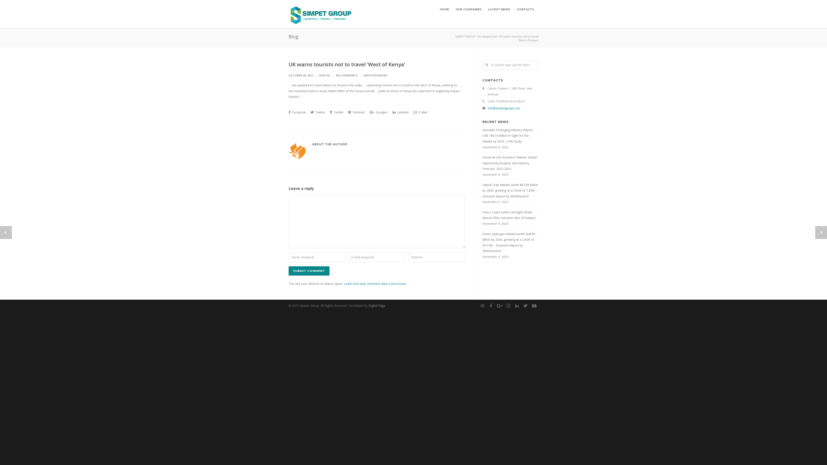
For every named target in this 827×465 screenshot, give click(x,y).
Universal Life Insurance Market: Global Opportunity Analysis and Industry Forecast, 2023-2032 (509, 163)
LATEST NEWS (499, 9)
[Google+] (499, 305)
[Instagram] (508, 305)
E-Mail (422, 112)
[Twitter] (525, 305)
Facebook (298, 112)
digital (324, 75)
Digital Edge (376, 306)
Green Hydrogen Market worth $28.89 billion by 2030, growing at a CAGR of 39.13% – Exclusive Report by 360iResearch (508, 242)
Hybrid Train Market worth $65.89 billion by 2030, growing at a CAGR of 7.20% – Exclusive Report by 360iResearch (510, 190)
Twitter (319, 112)
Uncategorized (487, 36)
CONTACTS (525, 9)
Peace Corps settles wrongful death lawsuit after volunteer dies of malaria (508, 215)
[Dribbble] (482, 305)
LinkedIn (402, 112)
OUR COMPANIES (468, 9)
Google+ (381, 112)
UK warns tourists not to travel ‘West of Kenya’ (347, 64)
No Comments (347, 75)
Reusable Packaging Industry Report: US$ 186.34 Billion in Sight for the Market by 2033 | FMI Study (507, 135)
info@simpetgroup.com (504, 108)
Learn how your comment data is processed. (375, 284)
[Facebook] (491, 305)
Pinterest (358, 112)
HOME (444, 9)
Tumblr (338, 112)
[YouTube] (534, 305)
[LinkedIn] (517, 305)
